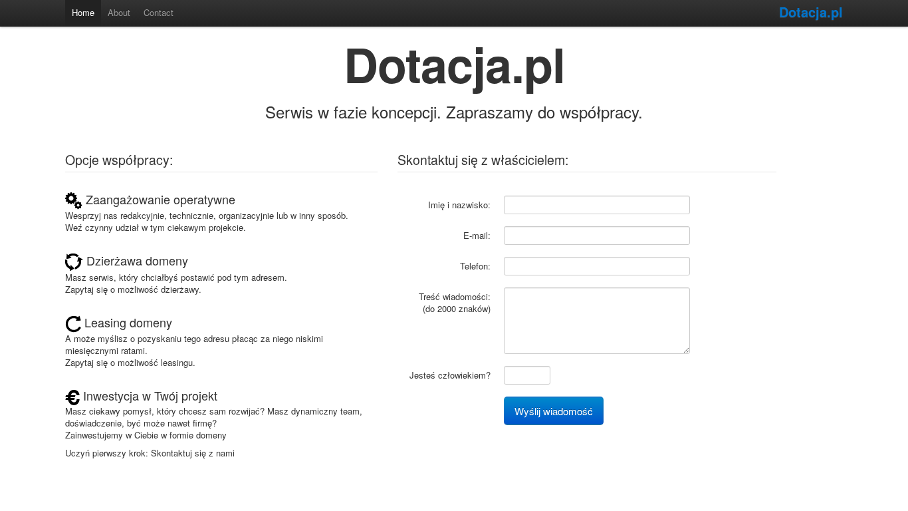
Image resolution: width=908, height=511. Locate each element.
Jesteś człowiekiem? (450, 375)
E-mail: (477, 235)
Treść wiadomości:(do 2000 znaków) (455, 302)
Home (83, 12)
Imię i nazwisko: (459, 204)
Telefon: (475, 265)
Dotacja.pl (811, 11)
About (119, 12)
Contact (158, 12)
